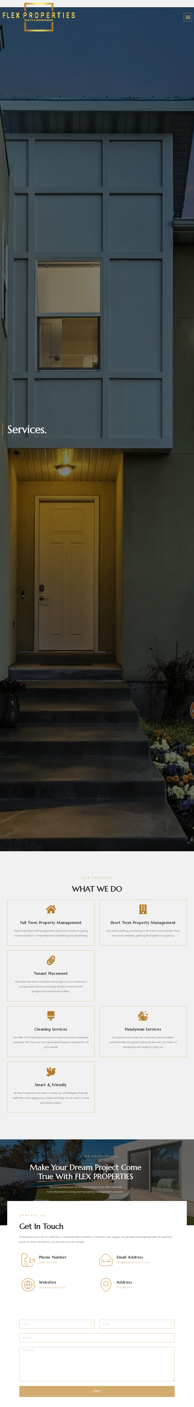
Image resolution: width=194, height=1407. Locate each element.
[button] (188, 17)
